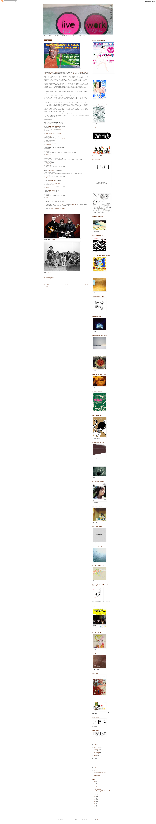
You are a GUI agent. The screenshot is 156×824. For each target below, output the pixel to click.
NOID (59, 150)
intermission (96, 746)
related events (97, 747)
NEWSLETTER (82, 35)
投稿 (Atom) (48, 286)
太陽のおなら (48, 154)
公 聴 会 (95, 744)
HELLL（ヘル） (72, 73)
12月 (96, 786)
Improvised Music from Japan (100, 772)
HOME (45, 35)
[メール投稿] (58, 277)
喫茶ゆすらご (49, 163)
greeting (95, 750)
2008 (95, 801)
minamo (95, 766)
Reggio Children (97, 775)
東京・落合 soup (52, 190)
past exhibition (97, 752)
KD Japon (48, 177)
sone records (48, 144)
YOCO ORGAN (64, 150)
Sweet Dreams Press (55, 72)
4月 (96, 794)
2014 (95, 781)
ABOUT (50, 35)
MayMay (60, 193)
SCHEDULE (56, 35)
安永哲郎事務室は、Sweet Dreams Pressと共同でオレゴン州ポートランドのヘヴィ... (102, 790)
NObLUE (63, 138)
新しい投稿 (46, 284)
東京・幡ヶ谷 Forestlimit (54, 126)
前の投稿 (86, 284)
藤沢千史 (47, 187)
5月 (96, 788)
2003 (95, 806)
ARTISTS (75, 35)
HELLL (95, 767)
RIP (94, 758)
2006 (95, 805)
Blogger (98, 819)
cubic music (96, 773)
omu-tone (96, 759)
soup (47, 197)
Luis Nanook (64, 193)
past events (96, 743)
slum (56, 183)
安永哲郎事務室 (49, 133)
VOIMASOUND (97, 769)
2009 (95, 799)
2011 (95, 796)
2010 (95, 798)
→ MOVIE (53, 239)
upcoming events (51, 278)
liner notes (96, 753)
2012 (95, 784)
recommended (97, 749)
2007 (95, 803)
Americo (59, 129)
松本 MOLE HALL (52, 180)
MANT (59, 183)
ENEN (47, 168)
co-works (95, 755)
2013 (95, 783)
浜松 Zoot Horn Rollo (53, 136)
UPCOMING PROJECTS (66, 35)
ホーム (66, 284)
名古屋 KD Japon (52, 170)
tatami (59, 138)
